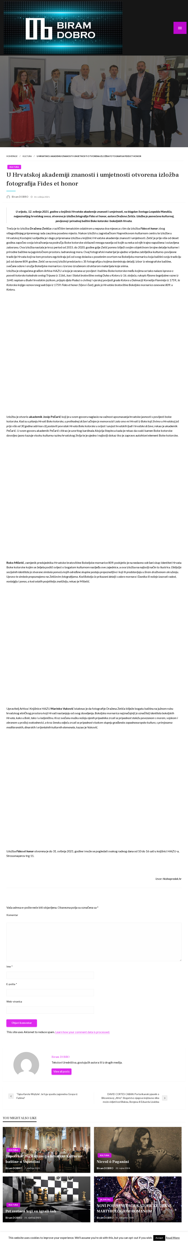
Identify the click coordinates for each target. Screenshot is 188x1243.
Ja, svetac (105, 1199)
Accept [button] (159, 1237)
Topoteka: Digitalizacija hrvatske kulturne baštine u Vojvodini (44, 1159)
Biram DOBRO (20, 196)
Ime (9, 966)
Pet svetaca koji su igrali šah (31, 1211)
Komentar (12, 914)
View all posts (61, 1071)
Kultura (27, 156)
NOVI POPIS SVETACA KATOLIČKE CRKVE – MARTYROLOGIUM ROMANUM (135, 1208)
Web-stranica (14, 1001)
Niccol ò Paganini (113, 1161)
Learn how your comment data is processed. (82, 1032)
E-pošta (11, 984)
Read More (173, 1237)
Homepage (11, 156)
